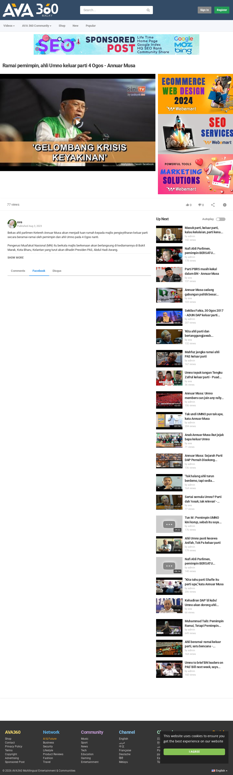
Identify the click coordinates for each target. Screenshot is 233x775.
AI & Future (49, 738)
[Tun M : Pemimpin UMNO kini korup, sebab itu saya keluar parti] (169, 524)
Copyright (11, 754)
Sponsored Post (15, 762)
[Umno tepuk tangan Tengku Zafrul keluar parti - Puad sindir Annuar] (169, 378)
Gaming (86, 758)
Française (125, 750)
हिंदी (121, 758)
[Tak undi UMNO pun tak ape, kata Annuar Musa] (169, 420)
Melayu (123, 762)
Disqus (57, 270)
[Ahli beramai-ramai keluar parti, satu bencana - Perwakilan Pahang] (169, 648)
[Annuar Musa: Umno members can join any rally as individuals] (169, 400)
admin (191, 236)
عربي (122, 742)
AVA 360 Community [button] (35, 25)
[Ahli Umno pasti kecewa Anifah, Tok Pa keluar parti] (169, 545)
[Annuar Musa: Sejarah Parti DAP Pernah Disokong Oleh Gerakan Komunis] (169, 461)
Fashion (48, 758)
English (123, 738)
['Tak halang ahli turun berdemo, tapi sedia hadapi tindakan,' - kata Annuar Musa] (169, 482)
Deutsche (124, 754)
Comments (18, 270)
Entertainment (90, 762)
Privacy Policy (13, 746)
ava (19, 222)
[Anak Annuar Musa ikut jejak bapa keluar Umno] (169, 440)
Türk (159, 762)
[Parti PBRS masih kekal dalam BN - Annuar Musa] (169, 274)
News (84, 746)
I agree (194, 752)
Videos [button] (8, 25)
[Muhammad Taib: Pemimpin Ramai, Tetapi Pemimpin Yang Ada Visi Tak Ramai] (169, 627)
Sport (84, 742)
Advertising (12, 758)
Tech (84, 750)
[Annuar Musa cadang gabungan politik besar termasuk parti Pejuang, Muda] (169, 295)
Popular (91, 25)
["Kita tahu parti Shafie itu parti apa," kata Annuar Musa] (169, 586)
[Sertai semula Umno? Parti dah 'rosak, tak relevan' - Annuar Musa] (169, 502)
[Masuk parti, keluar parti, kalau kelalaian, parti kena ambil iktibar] (169, 234)
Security (48, 746)
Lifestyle (48, 750)
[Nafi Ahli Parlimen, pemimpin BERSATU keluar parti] (169, 255)
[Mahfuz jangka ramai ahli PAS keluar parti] (169, 358)
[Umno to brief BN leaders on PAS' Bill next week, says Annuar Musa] (169, 669)
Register (222, 10)
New (76, 25)
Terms (9, 750)
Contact (10, 742)
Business (48, 742)
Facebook (39, 270)
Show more (16, 257)
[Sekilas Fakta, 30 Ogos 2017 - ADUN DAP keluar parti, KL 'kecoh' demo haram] (169, 317)
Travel (47, 762)
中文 (121, 746)
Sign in (204, 10)
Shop (62, 25)
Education (87, 754)
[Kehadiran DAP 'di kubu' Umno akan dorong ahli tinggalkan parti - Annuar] (169, 605)
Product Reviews (53, 754)
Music (84, 738)
